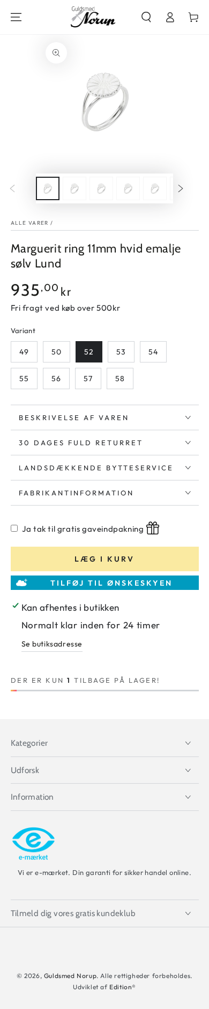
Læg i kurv (104, 559)
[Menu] (16, 17)
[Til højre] (188, 188)
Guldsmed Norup (70, 976)
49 (24, 352)
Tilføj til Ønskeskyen (111, 583)
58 (120, 378)
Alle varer (30, 222)
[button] (146, 17)
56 (56, 378)
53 (121, 352)
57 (88, 378)
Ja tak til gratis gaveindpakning (83, 529)
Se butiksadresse (52, 644)
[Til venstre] (20, 188)
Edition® (122, 987)
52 (89, 352)
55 (24, 378)
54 (153, 352)
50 (56, 352)
